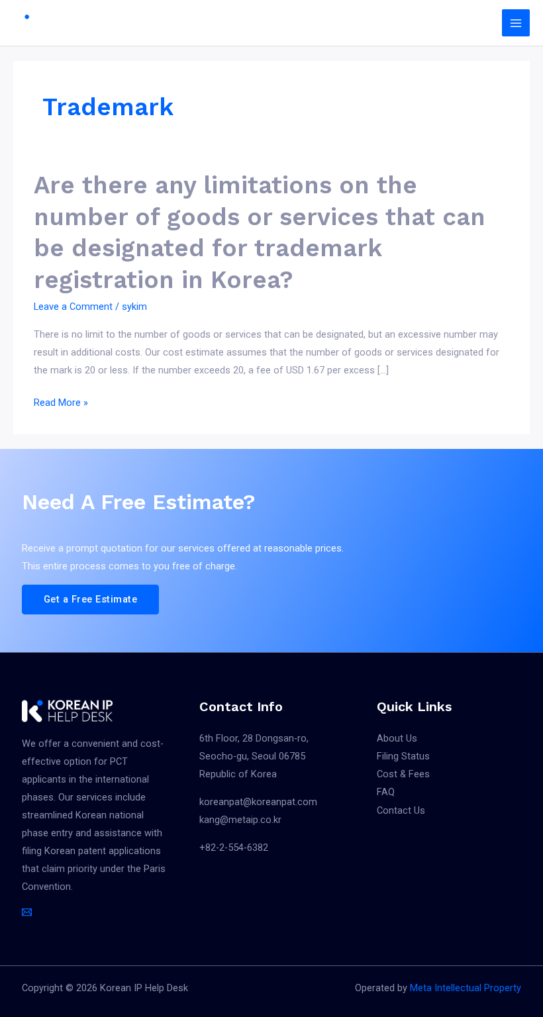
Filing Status (403, 756)
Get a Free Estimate (91, 599)
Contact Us (401, 810)
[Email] (27, 912)
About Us (397, 738)
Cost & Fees (403, 774)
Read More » (61, 403)
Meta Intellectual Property (465, 988)
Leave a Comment (73, 307)
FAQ (386, 792)
